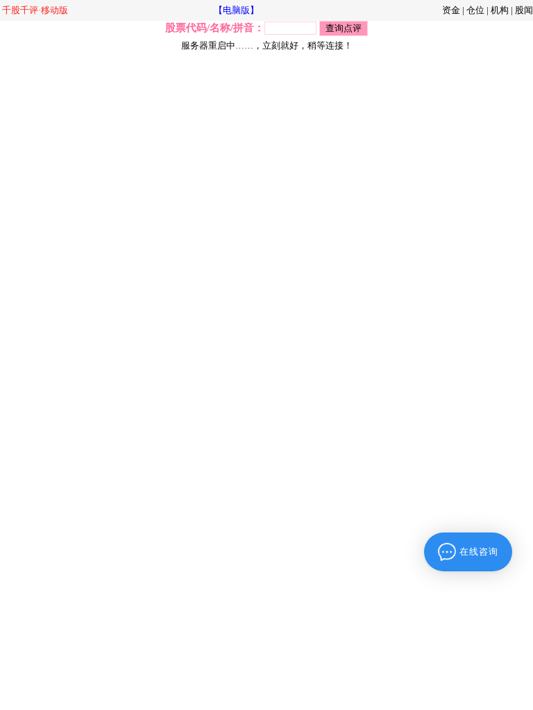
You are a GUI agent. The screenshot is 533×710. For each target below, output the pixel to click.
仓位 (475, 10)
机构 (500, 10)
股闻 (524, 10)
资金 (451, 10)
